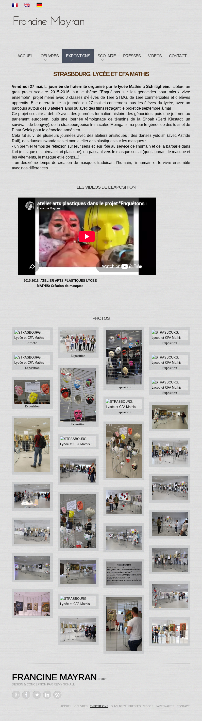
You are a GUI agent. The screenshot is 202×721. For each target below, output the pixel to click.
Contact (177, 56)
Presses (132, 56)
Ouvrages (118, 706)
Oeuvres (50, 56)
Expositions (78, 56)
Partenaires (165, 706)
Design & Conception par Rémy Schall (43, 684)
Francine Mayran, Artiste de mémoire (49, 21)
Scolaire (107, 56)
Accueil (25, 56)
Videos (155, 56)
